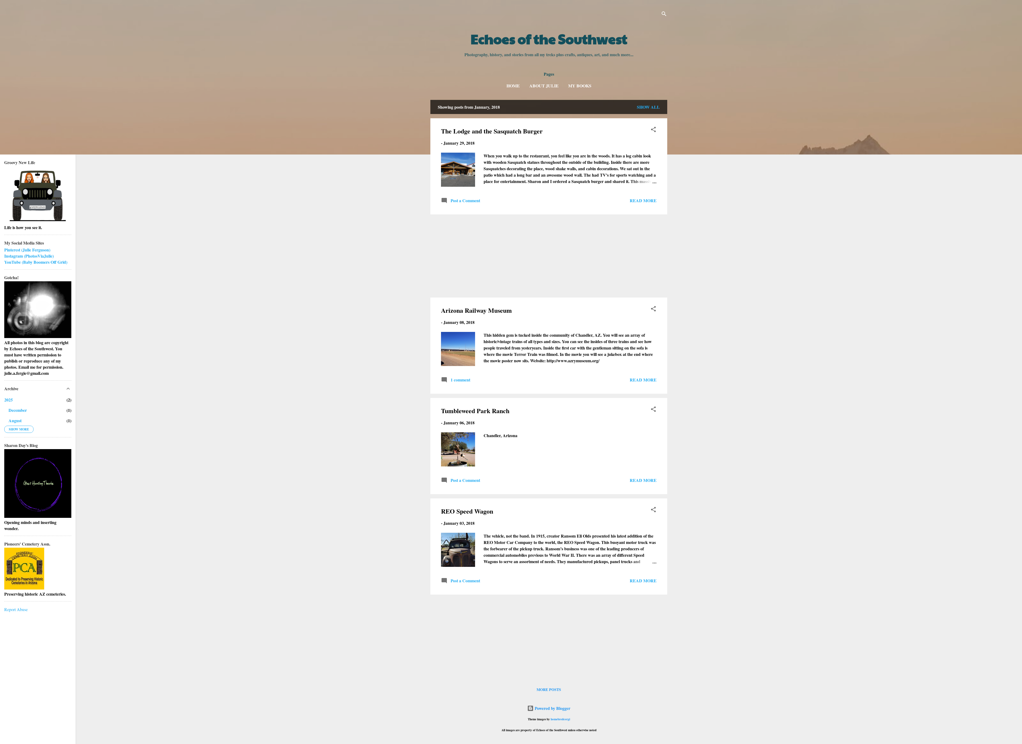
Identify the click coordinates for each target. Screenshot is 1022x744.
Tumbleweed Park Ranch (475, 410)
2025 (8, 400)
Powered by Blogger (552, 708)
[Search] (664, 14)
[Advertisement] (548, 256)
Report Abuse (16, 609)
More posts (549, 689)
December (18, 410)
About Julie (544, 86)
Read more (643, 200)
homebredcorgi (560, 719)
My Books (579, 86)
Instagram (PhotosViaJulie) (29, 256)
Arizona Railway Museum (476, 310)
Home (513, 86)
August (15, 420)
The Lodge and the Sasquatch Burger (492, 131)
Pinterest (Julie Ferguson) (27, 250)
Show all (648, 107)
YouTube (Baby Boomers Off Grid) (35, 262)
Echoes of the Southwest (549, 38)
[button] (653, 130)
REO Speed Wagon (467, 511)
